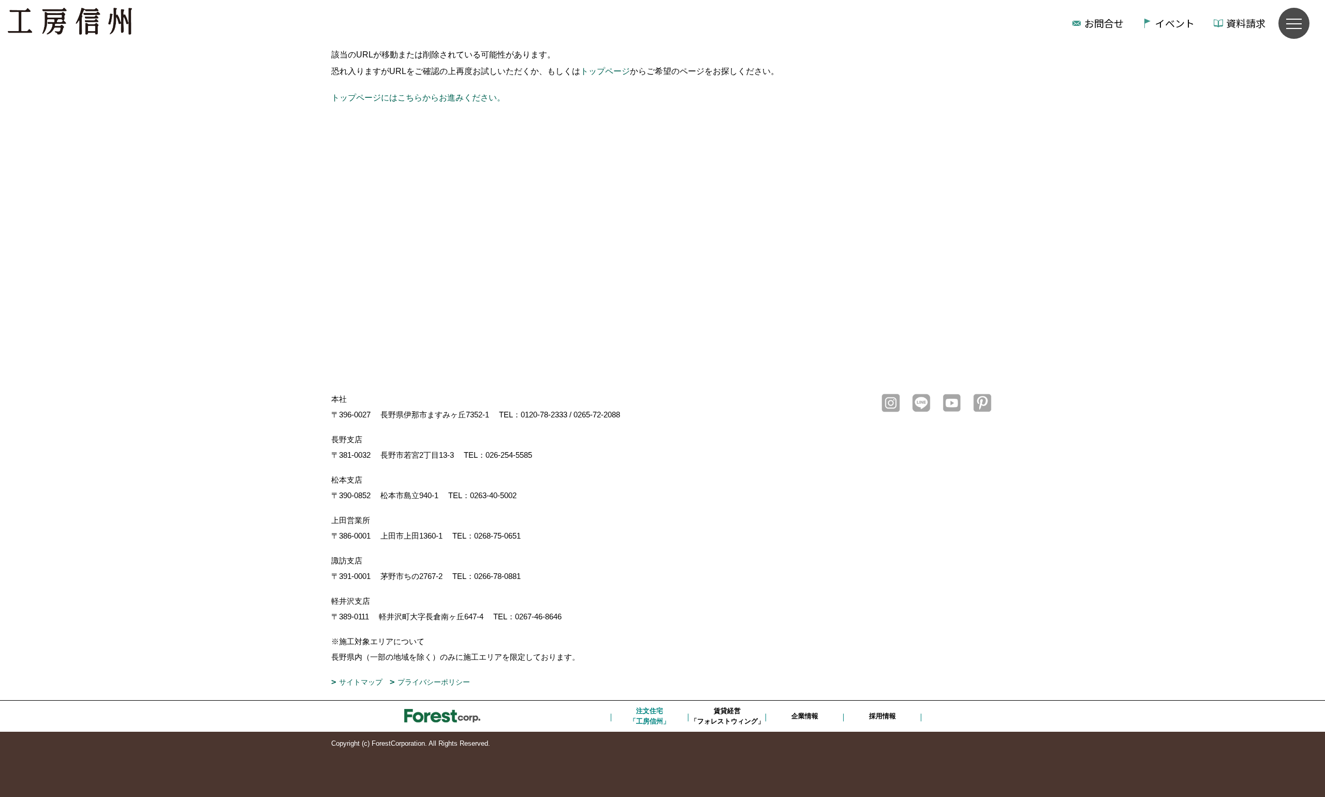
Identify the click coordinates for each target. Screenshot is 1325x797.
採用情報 (882, 716)
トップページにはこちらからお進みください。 (418, 97)
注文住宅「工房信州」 (649, 716)
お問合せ (1104, 23)
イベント (1175, 23)
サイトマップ (360, 682)
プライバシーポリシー (434, 682)
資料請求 (1245, 23)
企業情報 (804, 716)
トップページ (605, 71)
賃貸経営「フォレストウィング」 (727, 716)
